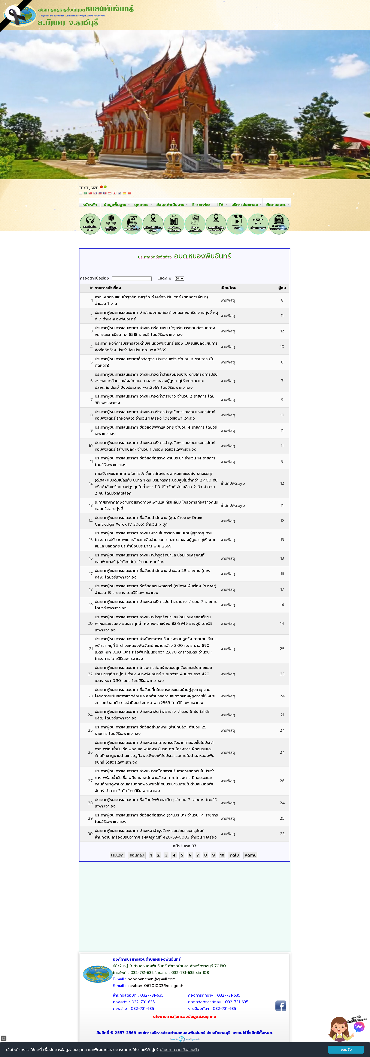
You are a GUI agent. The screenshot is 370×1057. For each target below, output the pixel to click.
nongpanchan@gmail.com (152, 979)
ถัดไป (234, 855)
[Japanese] (114, 194)
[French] (105, 194)
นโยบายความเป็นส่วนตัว (179, 1050)
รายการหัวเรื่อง (108, 288)
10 (222, 855)
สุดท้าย (250, 855)
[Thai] (80, 194)
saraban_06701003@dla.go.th (155, 986)
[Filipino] (100, 194)
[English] (95, 194)
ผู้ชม (282, 288)
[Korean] (119, 194)
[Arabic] (85, 194)
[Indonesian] (110, 194)
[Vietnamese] (129, 194)
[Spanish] (124, 194)
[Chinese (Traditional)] (90, 194)
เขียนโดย (228, 288)
